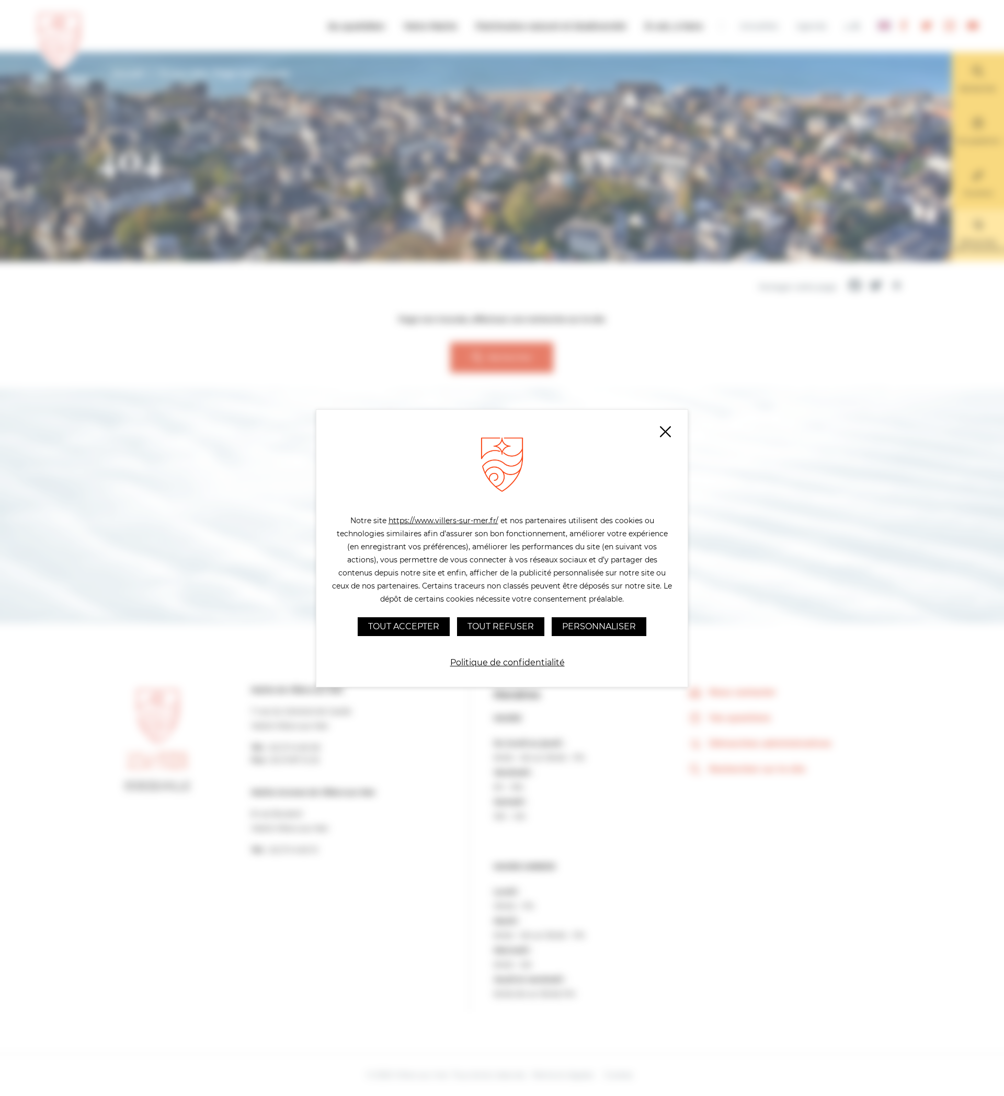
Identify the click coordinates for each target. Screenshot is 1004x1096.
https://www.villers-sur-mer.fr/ (443, 520)
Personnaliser (599, 626)
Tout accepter (403, 626)
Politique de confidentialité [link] (507, 662)
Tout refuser (500, 626)
